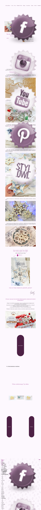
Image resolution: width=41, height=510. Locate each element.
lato (2, 499)
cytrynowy (3, 473)
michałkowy (2, 506)
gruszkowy (2, 483)
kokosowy (2, 492)
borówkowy (2, 468)
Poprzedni (9, 426)
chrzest (2, 472)
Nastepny (31, 426)
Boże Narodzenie (11, 366)
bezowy (2, 463)
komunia (2, 493)
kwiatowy (2, 495)
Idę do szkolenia (20, 345)
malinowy (2, 502)
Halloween (2, 484)
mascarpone (3, 504)
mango (2, 503)
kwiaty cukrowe (3, 497)
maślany (2, 505)
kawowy (2, 491)
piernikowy (17, 366)
